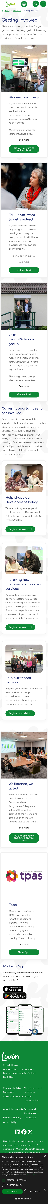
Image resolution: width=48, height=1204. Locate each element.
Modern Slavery (12, 1118)
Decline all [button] (35, 1191)
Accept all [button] (12, 1191)
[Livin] (10, 4)
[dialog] (24, 1178)
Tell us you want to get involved (24, 149)
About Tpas (24, 952)
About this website (13, 1109)
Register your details (20, 713)
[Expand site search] (36, 4)
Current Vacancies (13, 1096)
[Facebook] (24, 1132)
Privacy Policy (32, 1175)
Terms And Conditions (30, 1111)
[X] (30, 1132)
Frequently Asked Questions (12, 1090)
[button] (24, 68)
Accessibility (9, 1122)
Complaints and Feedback (32, 1090)
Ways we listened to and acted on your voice (24, 838)
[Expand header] (43, 4)
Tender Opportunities (32, 1098)
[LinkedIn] (17, 1132)
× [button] (45, 1156)
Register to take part (20, 529)
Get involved (24, 270)
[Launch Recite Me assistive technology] (24, 4)
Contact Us (30, 1118)
